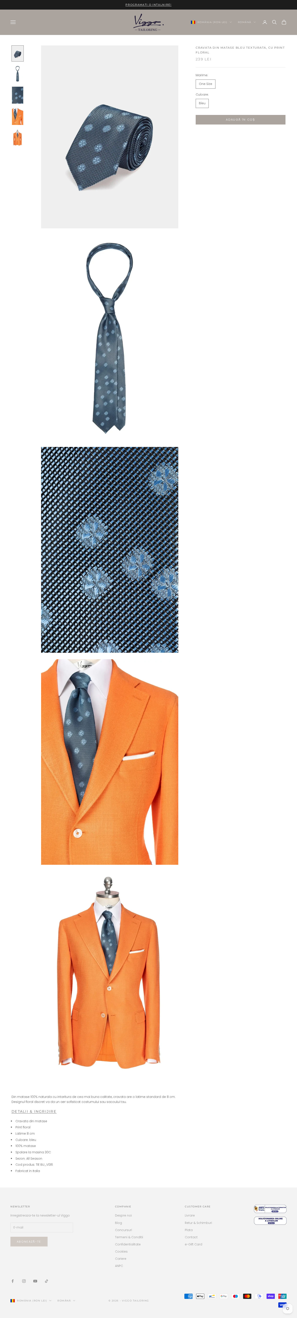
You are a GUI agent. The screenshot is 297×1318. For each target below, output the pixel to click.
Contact (191, 1237)
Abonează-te (29, 1242)
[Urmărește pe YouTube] (35, 1281)
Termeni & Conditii (129, 1237)
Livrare (190, 1215)
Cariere (120, 1259)
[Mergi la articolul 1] (18, 53)
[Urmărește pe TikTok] (46, 1281)
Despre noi (123, 1215)
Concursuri (123, 1230)
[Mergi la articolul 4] (18, 116)
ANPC (119, 1266)
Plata (189, 1230)
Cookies (121, 1251)
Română (244, 22)
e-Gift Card (193, 1244)
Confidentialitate (128, 1244)
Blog (118, 1223)
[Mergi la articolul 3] (18, 95)
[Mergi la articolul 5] (18, 138)
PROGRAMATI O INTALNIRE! (148, 4)
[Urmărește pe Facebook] (12, 1281)
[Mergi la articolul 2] (18, 74)
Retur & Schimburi (198, 1223)
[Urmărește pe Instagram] (24, 1281)
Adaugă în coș (240, 120)
